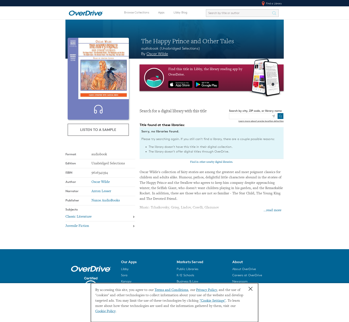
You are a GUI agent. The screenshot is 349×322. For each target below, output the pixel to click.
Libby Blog (180, 12)
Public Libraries (187, 269)
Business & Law (187, 281)
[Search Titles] (275, 13)
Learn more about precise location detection (261, 121)
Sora (124, 275)
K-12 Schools (185, 275)
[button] (146, 262)
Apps (161, 12)
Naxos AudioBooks (105, 200)
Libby (125, 269)
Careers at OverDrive (247, 275)
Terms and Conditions (171, 290)
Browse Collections (136, 12)
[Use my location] (273, 116)
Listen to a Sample (98, 129)
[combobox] (239, 13)
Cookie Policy (105, 311)
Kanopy (126, 281)
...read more (272, 210)
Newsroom (240, 281)
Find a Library (273, 3)
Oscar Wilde (157, 53)
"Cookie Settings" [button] (213, 301)
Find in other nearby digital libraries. (211, 162)
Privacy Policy (206, 290)
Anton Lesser (101, 191)
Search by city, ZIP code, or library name (255, 110)
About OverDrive (244, 269)
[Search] (280, 116)
